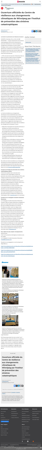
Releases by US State (26, 419)
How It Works (3, 411)
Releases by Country (26, 417)
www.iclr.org (13, 195)
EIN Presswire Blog (25, 428)
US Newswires (14, 415)
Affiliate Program (35, 413)
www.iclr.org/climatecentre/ (14, 167)
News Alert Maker (35, 419)
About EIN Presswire (26, 426)
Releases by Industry (26, 415)
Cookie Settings (11, 446)
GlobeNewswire (4, 30)
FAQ (2, 426)
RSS (32, 4)
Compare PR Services (5, 419)
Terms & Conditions (4, 444)
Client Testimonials (4, 432)
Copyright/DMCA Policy (14, 444)
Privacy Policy (3, 446)
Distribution (3, 417)
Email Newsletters (38, 4)
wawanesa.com (12, 229)
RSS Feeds (34, 415)
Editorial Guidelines (4, 428)
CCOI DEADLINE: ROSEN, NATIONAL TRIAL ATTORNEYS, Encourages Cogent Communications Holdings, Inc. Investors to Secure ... (33, 50)
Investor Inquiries (25, 432)
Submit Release (5, 421)
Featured (23, 413)
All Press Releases (25, 411)
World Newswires (14, 413)
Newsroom (24, 430)
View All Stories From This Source (32, 62)
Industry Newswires (15, 417)
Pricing (2, 415)
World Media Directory (27, 4)
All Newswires (14, 411)
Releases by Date (25, 421)
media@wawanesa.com (6, 239)
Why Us (2, 413)
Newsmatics (34, 444)
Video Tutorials (4, 430)
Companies (13, 392)
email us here (28, 42)
